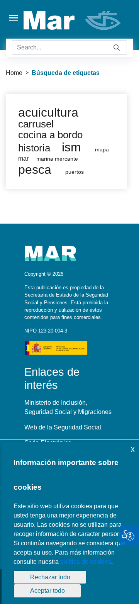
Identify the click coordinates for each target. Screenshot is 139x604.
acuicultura (48, 112)
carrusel (36, 124)
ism (71, 147)
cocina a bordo (50, 134)
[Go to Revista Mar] (72, 20)
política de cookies (85, 561)
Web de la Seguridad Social (62, 427)
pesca (34, 169)
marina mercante (57, 159)
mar (23, 158)
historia (34, 148)
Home (14, 73)
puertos (74, 172)
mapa (102, 150)
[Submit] (116, 47)
